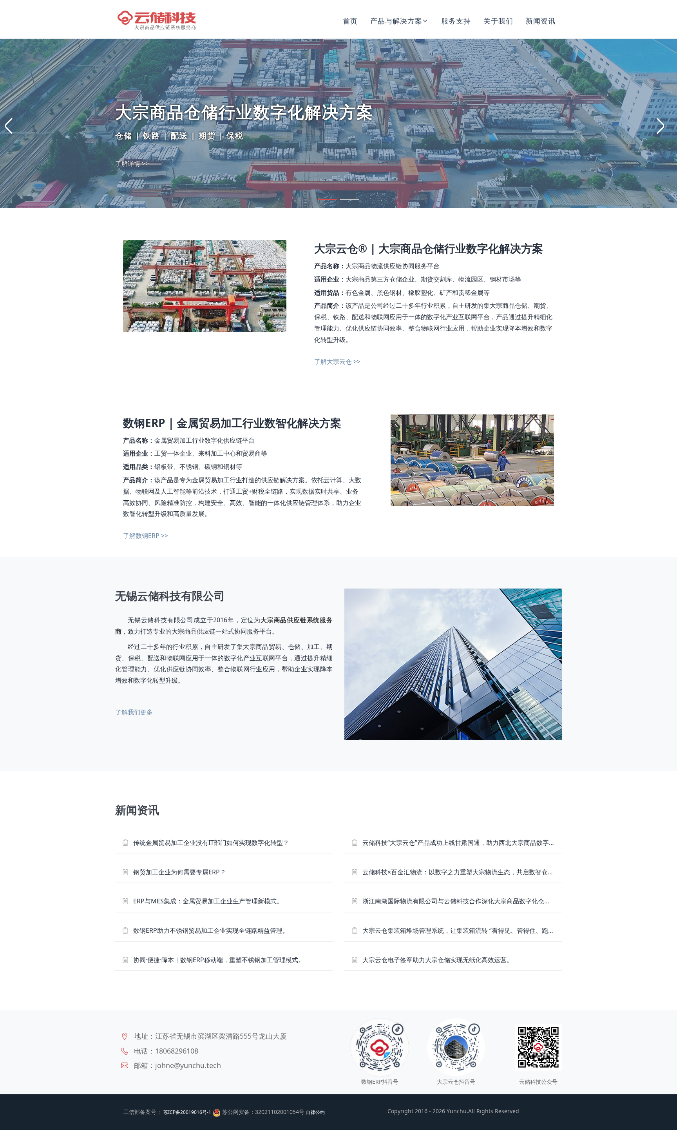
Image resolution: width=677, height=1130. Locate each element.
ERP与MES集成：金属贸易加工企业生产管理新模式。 (208, 901)
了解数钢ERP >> (145, 535)
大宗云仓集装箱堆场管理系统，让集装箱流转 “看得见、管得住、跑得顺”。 (465, 930)
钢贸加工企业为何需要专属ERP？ (179, 872)
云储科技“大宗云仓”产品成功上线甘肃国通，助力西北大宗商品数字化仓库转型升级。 (480, 842)
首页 (350, 20)
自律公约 (315, 1112)
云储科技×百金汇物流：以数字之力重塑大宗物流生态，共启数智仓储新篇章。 (470, 872)
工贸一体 (166, 453)
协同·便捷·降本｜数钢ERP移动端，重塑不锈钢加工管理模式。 (218, 960)
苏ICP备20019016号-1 (187, 1112)
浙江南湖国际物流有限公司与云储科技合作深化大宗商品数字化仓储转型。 (465, 901)
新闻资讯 (541, 20)
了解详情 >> (132, 163)
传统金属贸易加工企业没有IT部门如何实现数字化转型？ (211, 842)
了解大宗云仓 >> (337, 361)
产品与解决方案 (396, 20)
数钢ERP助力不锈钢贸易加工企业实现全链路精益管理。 (211, 930)
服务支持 (456, 20)
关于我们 (498, 20)
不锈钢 (188, 466)
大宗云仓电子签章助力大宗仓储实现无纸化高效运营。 (437, 960)
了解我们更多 (134, 712)
